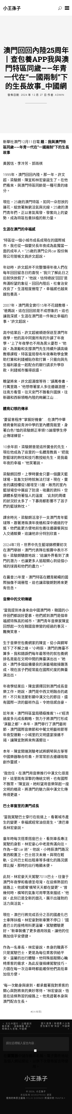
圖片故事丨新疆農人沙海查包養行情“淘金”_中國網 (55, 1024)
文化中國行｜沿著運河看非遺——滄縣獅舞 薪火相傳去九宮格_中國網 (17, 1026)
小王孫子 (12, 8)
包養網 (26, 643)
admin (59, 94)
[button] (67, 8)
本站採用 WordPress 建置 (35, 1095)
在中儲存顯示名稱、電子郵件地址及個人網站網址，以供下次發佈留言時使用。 (36, 1061)
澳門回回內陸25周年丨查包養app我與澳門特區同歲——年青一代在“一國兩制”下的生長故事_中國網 (36, 68)
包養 (28, 218)
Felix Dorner (35, 1098)
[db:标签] (37, 1011)
